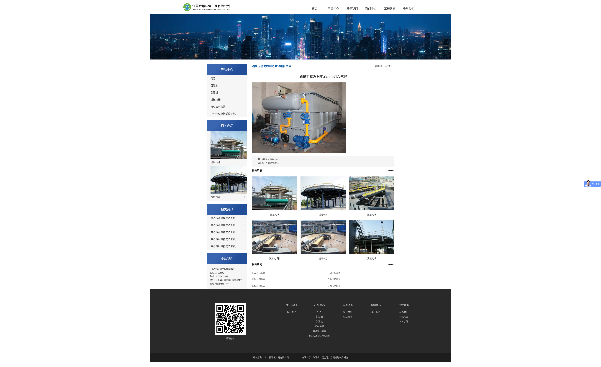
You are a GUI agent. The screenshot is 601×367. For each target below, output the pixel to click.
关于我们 (352, 8)
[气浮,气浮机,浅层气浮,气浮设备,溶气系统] (207, 7)
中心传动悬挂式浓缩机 (223, 113)
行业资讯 (347, 316)
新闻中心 (371, 8)
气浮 (213, 78)
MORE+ (391, 170)
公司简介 (291, 312)
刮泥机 (214, 92)
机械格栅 (216, 99)
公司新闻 (347, 312)
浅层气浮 (216, 162)
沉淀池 (214, 85)
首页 (314, 8)
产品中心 (333, 8)
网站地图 (403, 316)
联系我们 (408, 8)
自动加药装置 (218, 106)
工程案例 (389, 8)
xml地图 (404, 321)
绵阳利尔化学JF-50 (269, 159)
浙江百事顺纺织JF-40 (270, 163)
